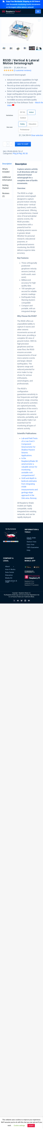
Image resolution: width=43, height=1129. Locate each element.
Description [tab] (7, 164)
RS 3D (25, 153)
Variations (9, 115)
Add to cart (22, 144)
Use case (10, 127)
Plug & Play (17, 153)
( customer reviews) (22, 70)
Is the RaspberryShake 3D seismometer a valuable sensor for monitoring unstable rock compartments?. (29, 466)
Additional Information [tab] (7, 178)
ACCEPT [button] (31, 1125)
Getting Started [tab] (5, 186)
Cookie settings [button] (19, 1125)
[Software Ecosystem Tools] (13, 105)
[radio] (22, 112)
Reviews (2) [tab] (5, 194)
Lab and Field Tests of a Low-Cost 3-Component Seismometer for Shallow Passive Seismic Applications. (29, 447)
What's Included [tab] (5, 170)
